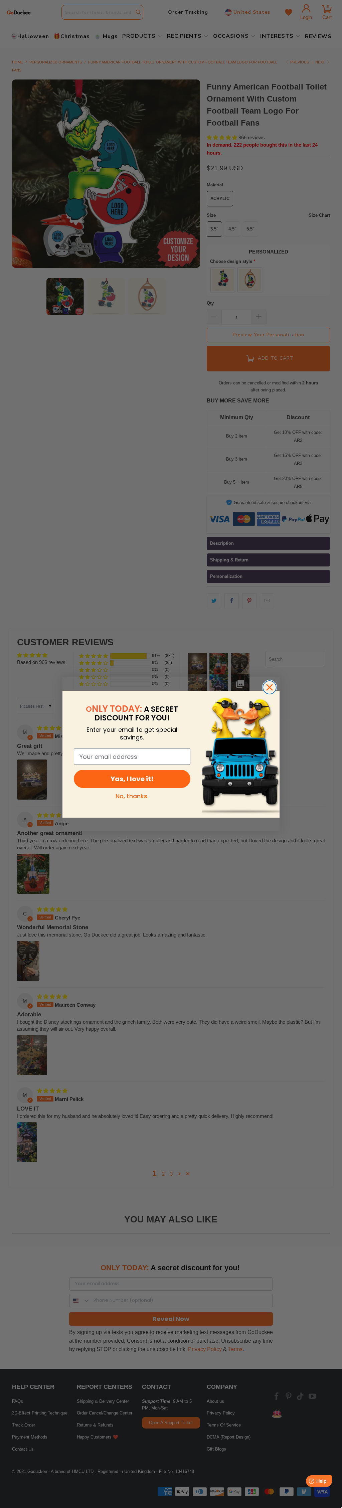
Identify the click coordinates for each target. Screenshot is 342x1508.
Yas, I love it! (132, 779)
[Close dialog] (269, 687)
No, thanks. (132, 796)
